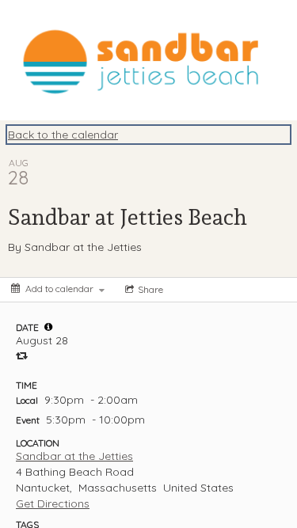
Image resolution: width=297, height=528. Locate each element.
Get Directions (52, 503)
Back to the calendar (63, 134)
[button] (48, 327)
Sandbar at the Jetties (74, 456)
